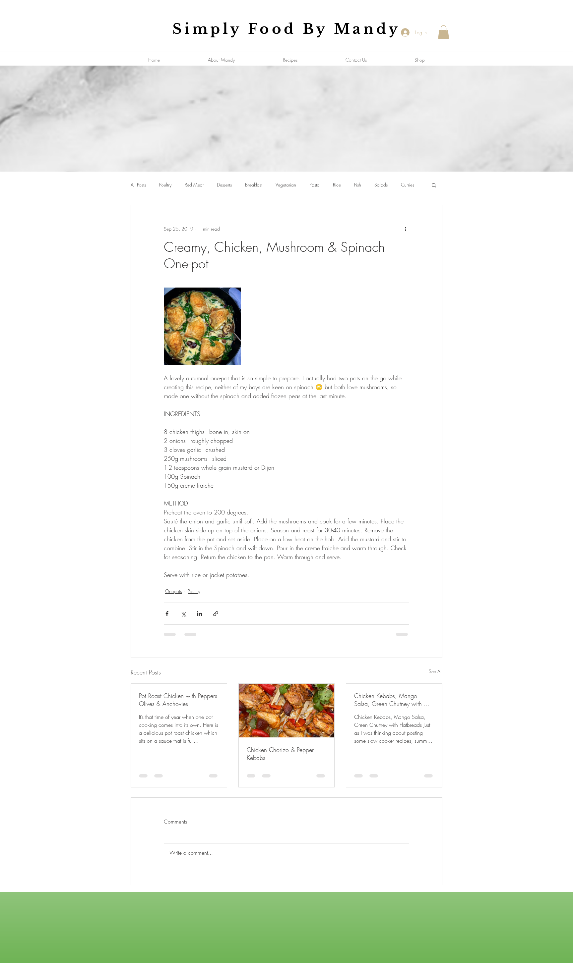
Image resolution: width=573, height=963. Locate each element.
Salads (381, 185)
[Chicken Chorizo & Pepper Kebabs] (287, 710)
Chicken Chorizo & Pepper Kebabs (280, 754)
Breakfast (253, 185)
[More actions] (405, 229)
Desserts (224, 185)
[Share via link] (216, 614)
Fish (357, 185)
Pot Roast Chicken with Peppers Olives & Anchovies (178, 700)
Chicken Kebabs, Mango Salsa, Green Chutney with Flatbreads (389, 700)
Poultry (165, 185)
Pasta (314, 185)
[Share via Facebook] (167, 614)
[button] (443, 32)
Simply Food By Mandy (286, 28)
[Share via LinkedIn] (199, 614)
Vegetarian (286, 185)
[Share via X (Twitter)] (183, 614)
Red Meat (194, 185)
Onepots (173, 591)
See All (435, 671)
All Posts (138, 185)
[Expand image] (202, 326)
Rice (337, 185)
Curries (407, 185)
